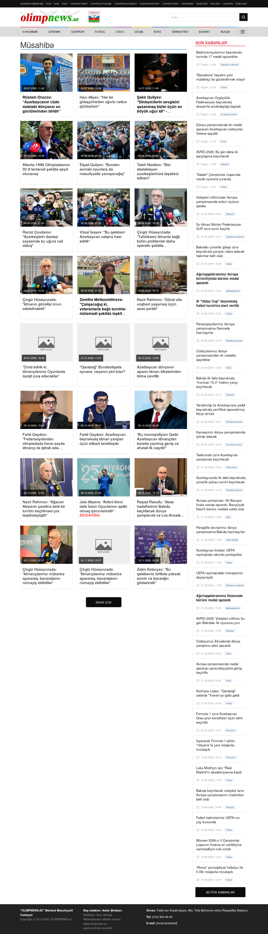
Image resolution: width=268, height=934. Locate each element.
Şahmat (204, 31)
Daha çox (104, 602)
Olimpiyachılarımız (126, 3)
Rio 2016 (215, 3)
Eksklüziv (202, 3)
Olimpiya (228, 3)
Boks (157, 31)
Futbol (100, 31)
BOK (48, 3)
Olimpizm (77, 31)
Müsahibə (187, 3)
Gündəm (54, 31)
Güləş (138, 31)
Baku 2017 (241, 3)
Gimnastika (180, 31)
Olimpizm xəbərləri (31, 3)
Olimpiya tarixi (79, 3)
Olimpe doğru (170, 3)
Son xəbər (30, 31)
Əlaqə (225, 31)
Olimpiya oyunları (100, 3)
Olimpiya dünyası (149, 3)
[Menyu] (243, 32)
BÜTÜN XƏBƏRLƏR (220, 892)
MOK (64, 3)
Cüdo (120, 31)
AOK (57, 3)
